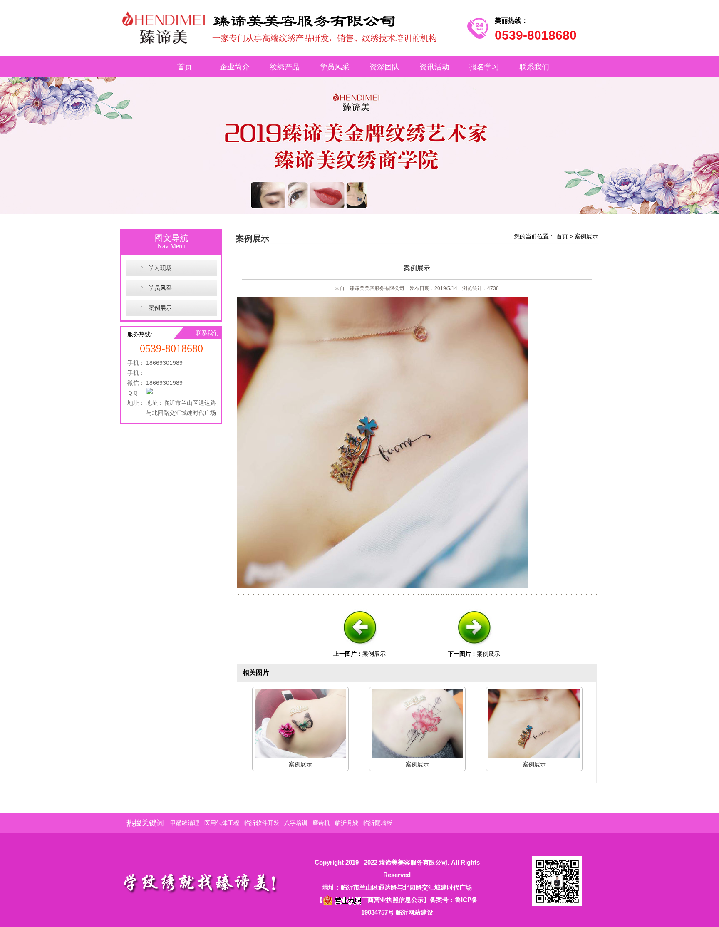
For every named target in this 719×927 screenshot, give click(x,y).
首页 (184, 67)
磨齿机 (321, 823)
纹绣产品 (285, 67)
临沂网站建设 (414, 912)
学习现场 (160, 268)
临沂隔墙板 (377, 823)
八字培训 (295, 823)
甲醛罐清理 (184, 823)
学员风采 (335, 67)
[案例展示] (359, 647)
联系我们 (534, 67)
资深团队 (384, 67)
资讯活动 (434, 67)
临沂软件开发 (261, 823)
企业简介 (235, 67)
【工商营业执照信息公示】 (373, 899)
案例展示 (160, 308)
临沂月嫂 (346, 823)
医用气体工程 (221, 823)
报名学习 (484, 67)
